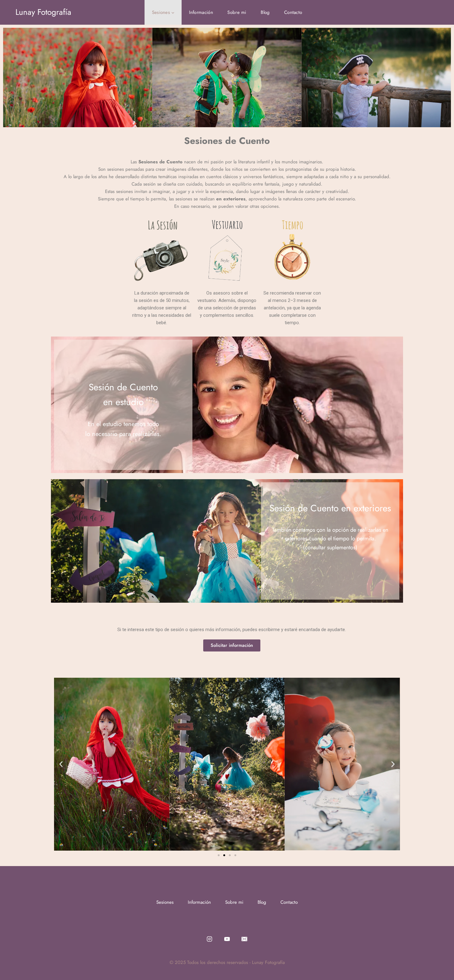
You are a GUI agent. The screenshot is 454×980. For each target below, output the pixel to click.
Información (201, 12)
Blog (265, 12)
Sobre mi (236, 12)
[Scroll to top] (440, 963)
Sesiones (165, 902)
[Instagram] (209, 939)
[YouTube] (227, 939)
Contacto (293, 12)
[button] (61, 764)
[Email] (244, 939)
